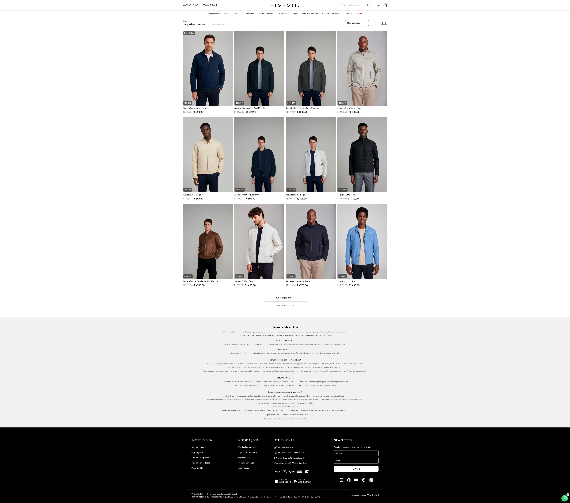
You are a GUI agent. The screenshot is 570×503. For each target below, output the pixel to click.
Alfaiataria (282, 14)
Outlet (359, 14)
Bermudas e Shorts (309, 14)
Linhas (349, 14)
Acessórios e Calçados (331, 14)
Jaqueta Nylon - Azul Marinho (247, 195)
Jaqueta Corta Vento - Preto (298, 281)
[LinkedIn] (371, 480)
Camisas (236, 14)
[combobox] (355, 5)
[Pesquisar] (368, 5)
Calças (294, 14)
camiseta (293, 367)
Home (185, 21)
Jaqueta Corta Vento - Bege (349, 108)
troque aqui (210, 5)
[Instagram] (341, 480)
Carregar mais (285, 297)
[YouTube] (356, 480)
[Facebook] (349, 480)
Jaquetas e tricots (265, 14)
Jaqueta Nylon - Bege (295, 195)
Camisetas (249, 14)
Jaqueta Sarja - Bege (192, 195)
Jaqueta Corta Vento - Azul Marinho (249, 108)
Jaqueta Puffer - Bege (243, 281)
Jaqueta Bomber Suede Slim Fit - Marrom (200, 281)
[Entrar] (378, 5)
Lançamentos (214, 14)
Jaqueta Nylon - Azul (346, 281)
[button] (385, 5)
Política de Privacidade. (229, 494)
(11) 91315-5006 (285, 447)
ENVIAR (356, 469)
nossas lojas (190, 5)
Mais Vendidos (353, 23)
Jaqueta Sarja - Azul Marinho (195, 108)
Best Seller (189, 33)
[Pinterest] (363, 480)
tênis (320, 371)
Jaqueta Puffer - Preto (346, 195)
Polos (226, 14)
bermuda (283, 371)
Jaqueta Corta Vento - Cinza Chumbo (302, 108)
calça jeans (272, 367)
